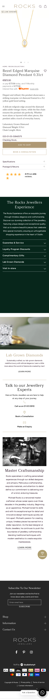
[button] (40, 6)
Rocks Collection (16, 66)
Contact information (26, 685)
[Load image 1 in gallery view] (21, 62)
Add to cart (24, 145)
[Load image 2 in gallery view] (24, 62)
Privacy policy (25, 682)
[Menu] (3, 6)
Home (5, 66)
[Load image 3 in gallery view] (28, 62)
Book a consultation (24, 152)
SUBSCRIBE (24, 606)
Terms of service (39, 682)
